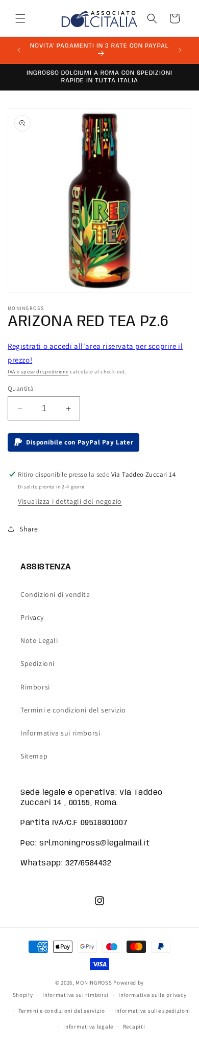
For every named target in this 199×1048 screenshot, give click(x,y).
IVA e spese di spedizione (38, 371)
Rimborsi (35, 687)
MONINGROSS (94, 982)
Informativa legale (88, 1026)
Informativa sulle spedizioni (152, 1010)
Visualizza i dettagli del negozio (70, 501)
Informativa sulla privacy (152, 994)
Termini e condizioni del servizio (73, 710)
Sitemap (33, 756)
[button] (20, 18)
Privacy (31, 617)
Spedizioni (37, 663)
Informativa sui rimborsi (60, 733)
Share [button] (28, 528)
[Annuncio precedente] (19, 50)
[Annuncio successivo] (180, 50)
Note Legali (39, 640)
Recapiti (134, 1026)
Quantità (21, 388)
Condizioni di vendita (55, 594)
